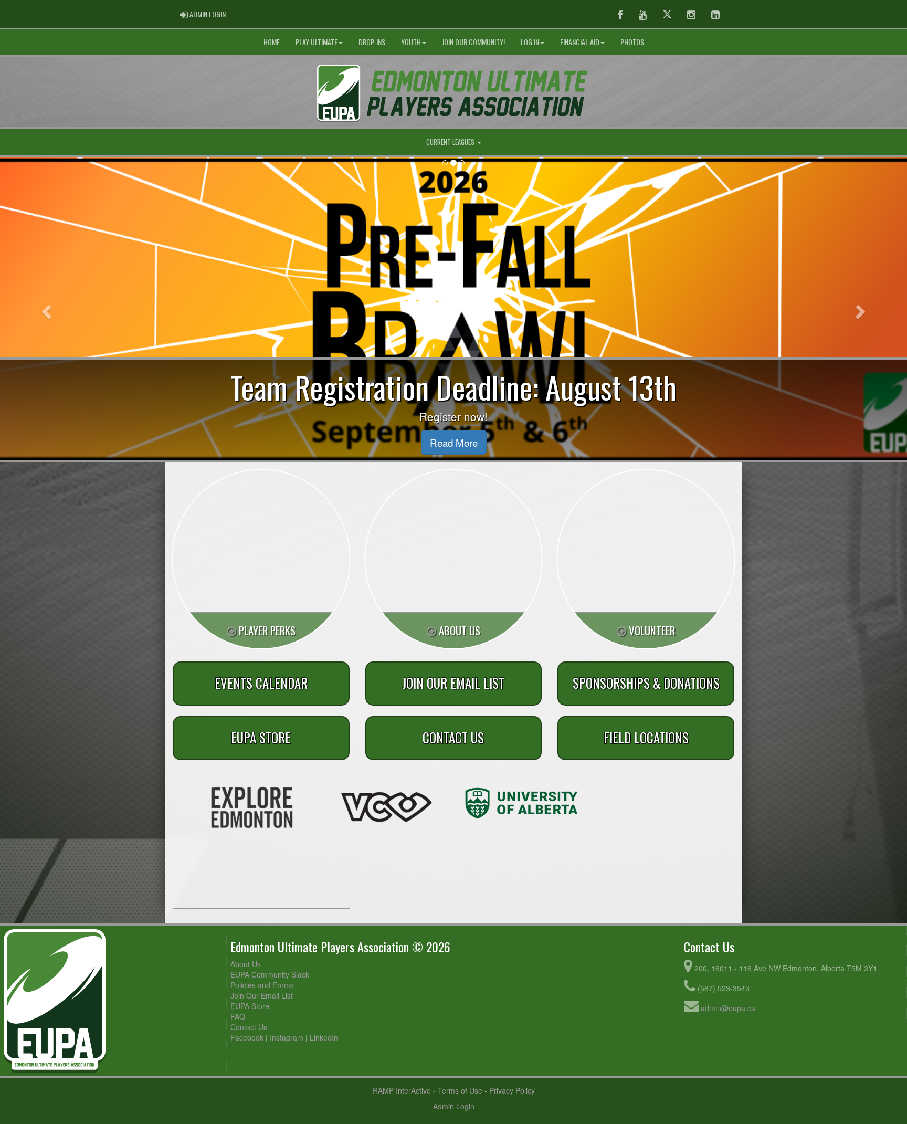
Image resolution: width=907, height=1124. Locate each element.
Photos (632, 41)
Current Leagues (451, 142)
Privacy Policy (512, 1090)
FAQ (237, 1016)
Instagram (286, 1037)
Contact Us (248, 1027)
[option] (251, 807)
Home (271, 41)
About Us (245, 964)
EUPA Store (249, 1006)
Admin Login (453, 1106)
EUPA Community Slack (269, 974)
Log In (530, 41)
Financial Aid (579, 41)
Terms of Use (460, 1090)
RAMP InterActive (402, 1090)
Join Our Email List (261, 995)
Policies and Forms (262, 985)
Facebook (246, 1037)
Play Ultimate (317, 41)
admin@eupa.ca (728, 1008)
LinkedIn (324, 1037)
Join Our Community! (473, 41)
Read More (454, 442)
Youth (411, 41)
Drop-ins (371, 41)
